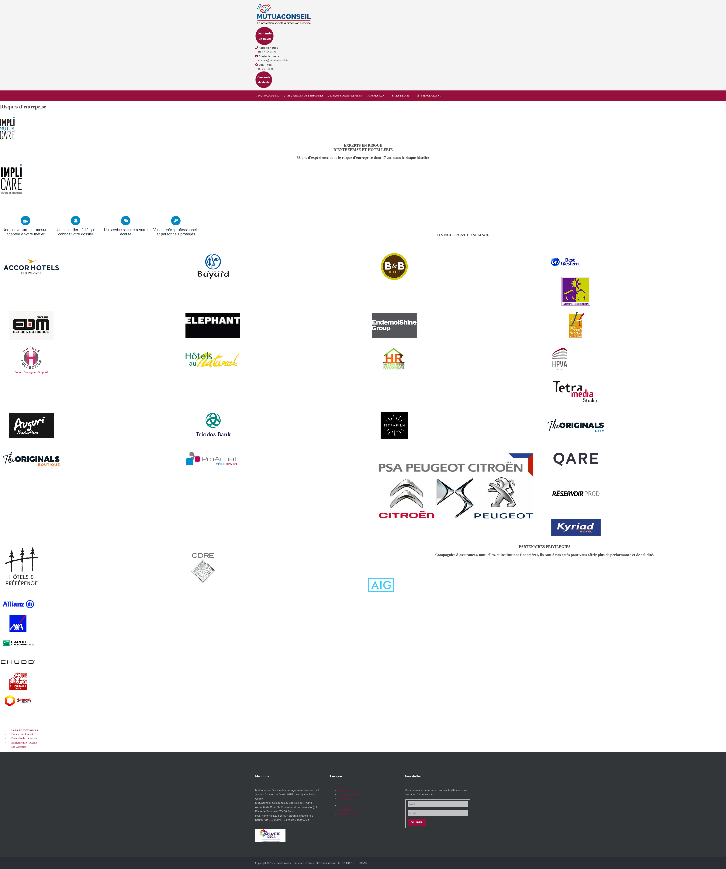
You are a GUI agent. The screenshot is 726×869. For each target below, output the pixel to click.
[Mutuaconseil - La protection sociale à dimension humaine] (283, 14)
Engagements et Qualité (22, 742)
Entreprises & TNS (349, 794)
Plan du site (345, 809)
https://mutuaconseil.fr (328, 863)
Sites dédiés (401, 95)
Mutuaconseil (268, 95)
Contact (342, 805)
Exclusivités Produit (20, 734)
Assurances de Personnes (304, 95)
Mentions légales (348, 813)
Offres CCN (376, 95)
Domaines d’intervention (23, 730)
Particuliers (344, 798)
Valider (417, 822)
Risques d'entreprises (346, 95)
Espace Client (430, 95)
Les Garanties (17, 746)
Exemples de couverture (22, 738)
